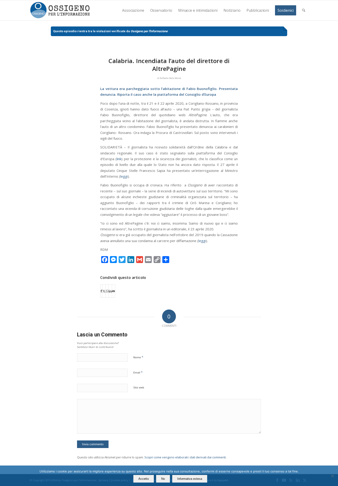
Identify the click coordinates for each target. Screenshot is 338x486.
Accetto (143, 478)
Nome (138, 357)
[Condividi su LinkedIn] (110, 291)
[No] (332, 476)
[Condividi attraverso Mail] (113, 291)
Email (138, 372)
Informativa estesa (189, 478)
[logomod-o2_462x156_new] (60, 10)
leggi (124, 176)
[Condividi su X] (104, 291)
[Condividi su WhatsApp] (107, 291)
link (119, 158)
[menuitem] (133, 10)
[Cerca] (303, 10)
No (163, 478)
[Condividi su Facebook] (101, 291)
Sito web (138, 387)
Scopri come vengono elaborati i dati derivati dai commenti (185, 457)
